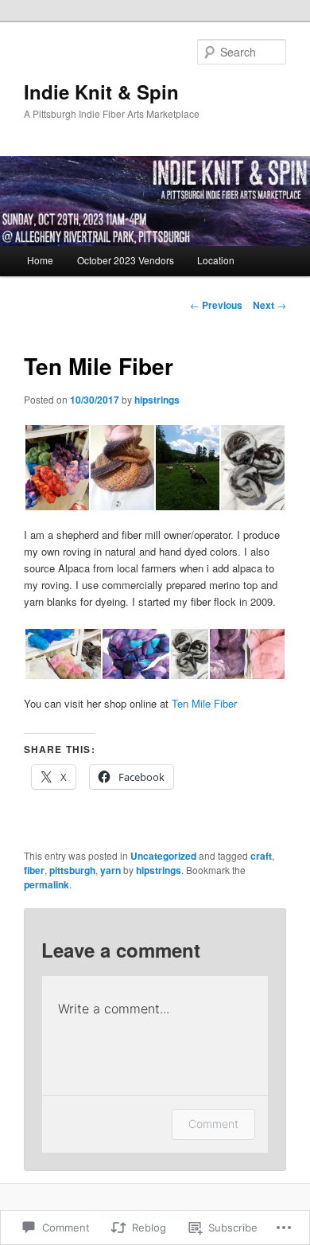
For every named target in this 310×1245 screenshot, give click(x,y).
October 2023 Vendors (125, 260)
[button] (56, 467)
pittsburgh (72, 870)
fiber (34, 870)
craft (261, 856)
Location (215, 260)
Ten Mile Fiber (204, 703)
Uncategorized (163, 856)
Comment (213, 1123)
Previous (216, 305)
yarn (110, 870)
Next (269, 305)
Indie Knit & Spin (101, 91)
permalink (46, 884)
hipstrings (157, 399)
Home (40, 260)
